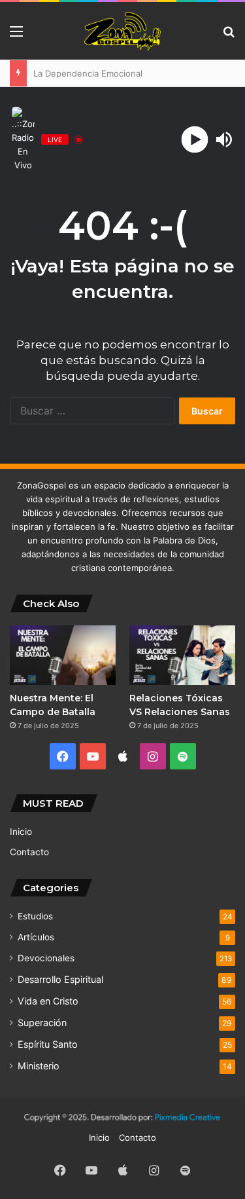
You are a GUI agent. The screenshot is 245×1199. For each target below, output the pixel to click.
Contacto (29, 852)
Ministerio (38, 1065)
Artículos (36, 937)
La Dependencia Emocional (82, 73)
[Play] (194, 140)
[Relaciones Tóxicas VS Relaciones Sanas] (182, 655)
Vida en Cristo (48, 1000)
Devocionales (46, 958)
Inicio (21, 831)
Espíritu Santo (48, 1044)
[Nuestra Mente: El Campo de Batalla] (63, 655)
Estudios (35, 916)
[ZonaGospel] (122, 30)
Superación (42, 1022)
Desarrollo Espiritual (60, 979)
